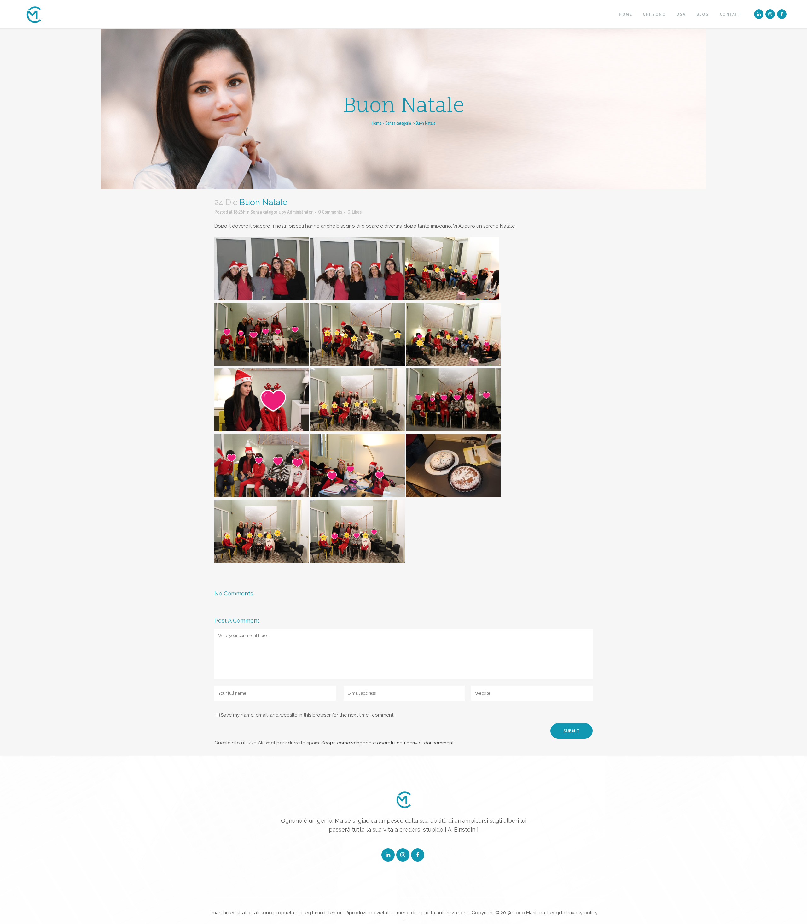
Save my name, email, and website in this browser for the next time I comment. (307, 715)
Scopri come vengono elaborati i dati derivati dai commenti (388, 743)
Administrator (300, 212)
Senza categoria (398, 123)
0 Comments (330, 212)
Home (376, 123)
